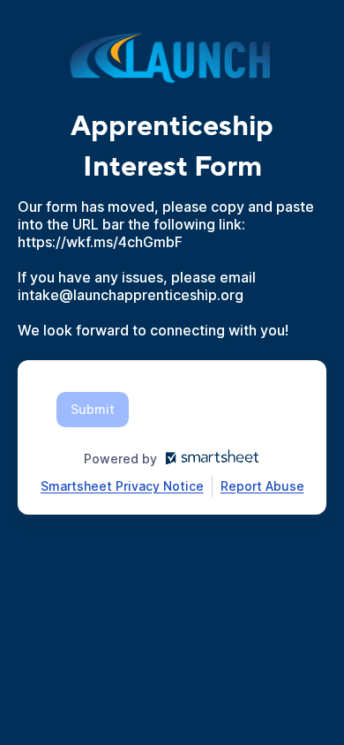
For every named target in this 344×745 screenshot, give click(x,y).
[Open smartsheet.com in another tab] (208, 458)
